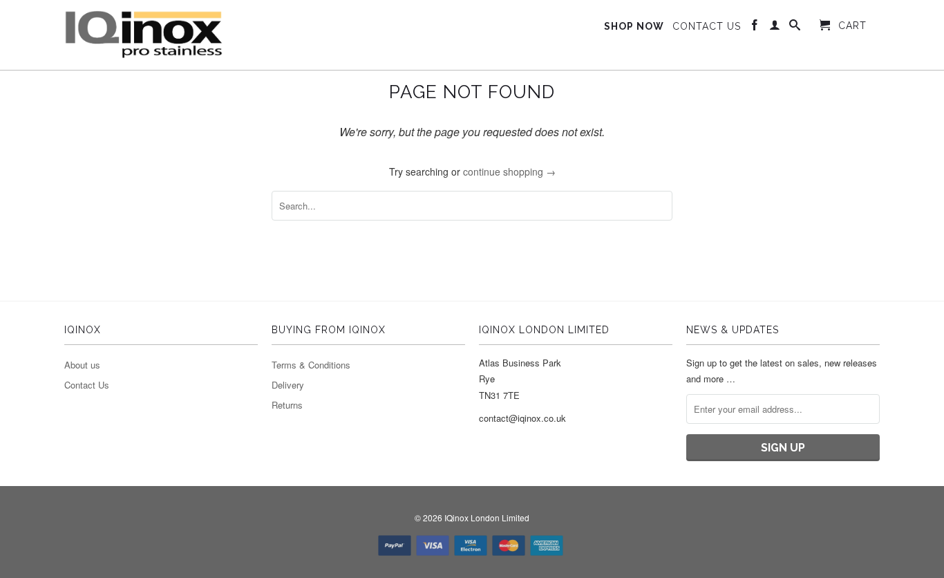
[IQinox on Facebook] (755, 27)
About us (82, 364)
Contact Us (86, 384)
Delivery (288, 384)
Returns (287, 404)
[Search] (795, 27)
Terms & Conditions (311, 364)
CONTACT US (706, 26)
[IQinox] (143, 34)
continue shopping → (509, 171)
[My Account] (775, 27)
